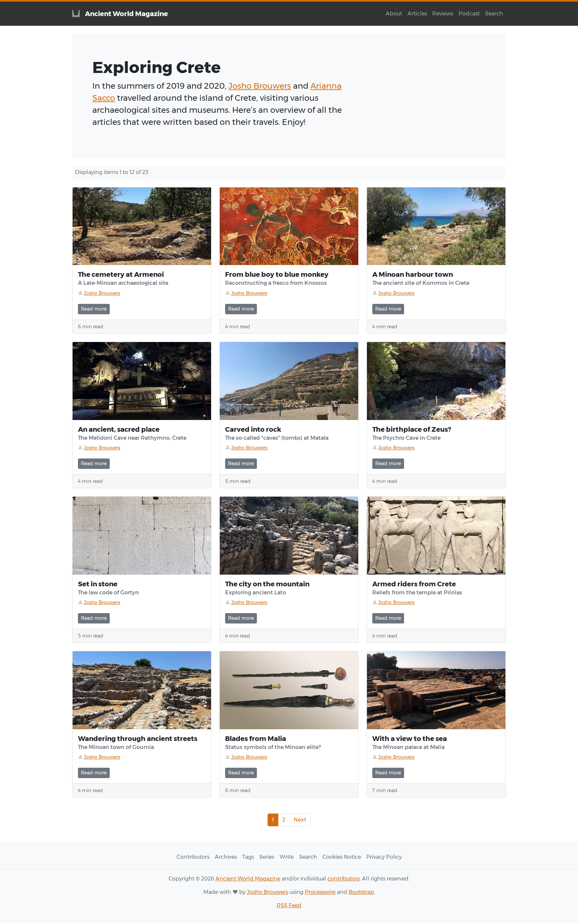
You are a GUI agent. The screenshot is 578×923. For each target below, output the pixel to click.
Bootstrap (361, 892)
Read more (94, 309)
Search (494, 13)
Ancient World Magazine (247, 878)
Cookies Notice (341, 857)
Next (300, 820)
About (394, 13)
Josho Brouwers (259, 86)
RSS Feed (289, 905)
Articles (417, 13)
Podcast (469, 13)
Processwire (320, 892)
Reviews (442, 13)
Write (287, 857)
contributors (343, 878)
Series (266, 857)
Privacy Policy (384, 857)
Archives (226, 857)
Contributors (193, 857)
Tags (248, 857)
